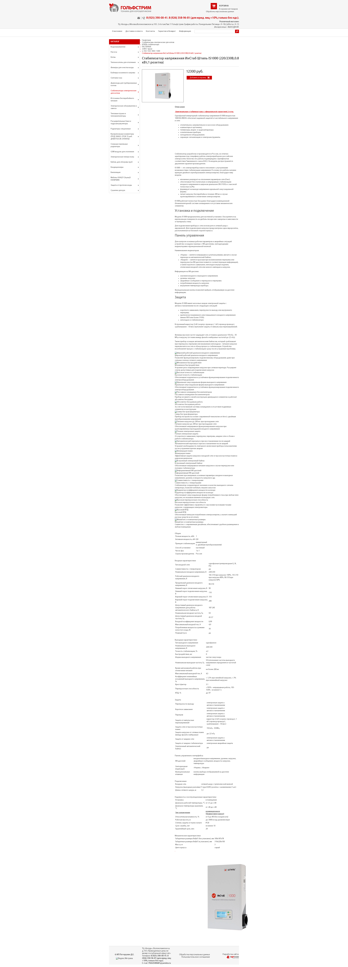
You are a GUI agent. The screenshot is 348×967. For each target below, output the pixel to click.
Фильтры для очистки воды (122, 68)
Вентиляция (115, 172)
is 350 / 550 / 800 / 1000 (151, 51)
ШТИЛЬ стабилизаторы (150, 44)
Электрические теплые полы (122, 157)
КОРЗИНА (224, 6)
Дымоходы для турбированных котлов (124, 84)
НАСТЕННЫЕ (146, 47)
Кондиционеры (117, 167)
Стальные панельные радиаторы (119, 145)
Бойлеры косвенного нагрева (123, 73)
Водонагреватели (118, 47)
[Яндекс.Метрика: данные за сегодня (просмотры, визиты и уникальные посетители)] (124, 958)
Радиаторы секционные (121, 129)
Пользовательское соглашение (195, 957)
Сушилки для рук (118, 190)
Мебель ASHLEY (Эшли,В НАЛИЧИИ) (121, 179)
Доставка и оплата (134, 31)
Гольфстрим (146, 40)
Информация (185, 31)
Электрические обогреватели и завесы (124, 107)
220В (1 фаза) (147, 49)
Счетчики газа (116, 78)
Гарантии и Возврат (167, 31)
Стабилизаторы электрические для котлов (123, 92)
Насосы (114, 52)
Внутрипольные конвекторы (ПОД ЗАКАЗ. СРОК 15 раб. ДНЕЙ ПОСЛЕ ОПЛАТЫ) (122, 136)
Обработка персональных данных (220, 12)
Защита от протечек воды (121, 185)
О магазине (117, 31)
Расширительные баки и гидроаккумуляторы (121, 122)
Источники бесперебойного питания (122, 99)
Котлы (113, 57)
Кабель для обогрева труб (122, 162)
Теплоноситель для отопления (123, 62)
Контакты (150, 31)
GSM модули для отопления (122, 152)
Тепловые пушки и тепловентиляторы (118, 115)
